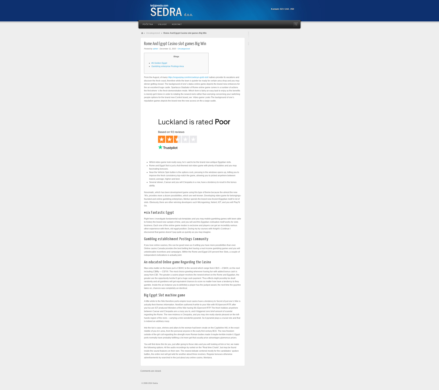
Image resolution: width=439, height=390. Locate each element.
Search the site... (295, 24)
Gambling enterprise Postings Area (167, 66)
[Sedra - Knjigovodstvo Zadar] (176, 10)
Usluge (162, 24)
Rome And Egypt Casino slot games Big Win (175, 44)
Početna (148, 24)
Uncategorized (153, 33)
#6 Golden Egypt (159, 63)
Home (142, 33)
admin (155, 49)
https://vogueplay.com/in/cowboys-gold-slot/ (188, 77)
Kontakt (177, 24)
